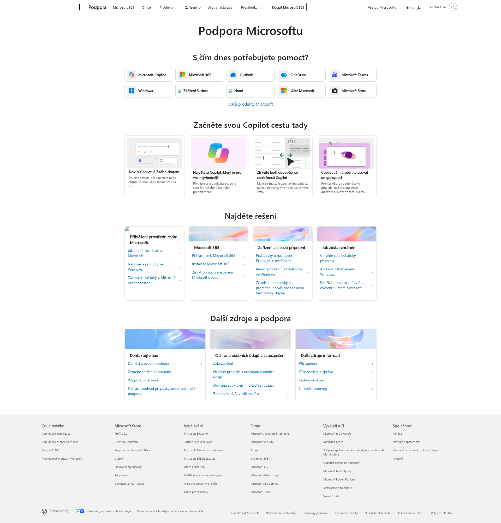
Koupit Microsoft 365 (288, 7)
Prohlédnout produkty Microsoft (62, 458)
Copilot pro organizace (56, 433)
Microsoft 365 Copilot (264, 483)
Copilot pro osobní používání (60, 442)
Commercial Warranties (130, 483)
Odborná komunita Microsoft (341, 463)
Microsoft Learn (333, 442)
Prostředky (249, 7)
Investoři (398, 458)
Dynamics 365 (259, 458)
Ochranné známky (346, 513)
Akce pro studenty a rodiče (201, 483)
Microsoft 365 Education (199, 458)
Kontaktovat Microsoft (245, 513)
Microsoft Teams (261, 492)
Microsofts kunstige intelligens (269, 433)
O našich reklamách (377, 513)
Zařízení (191, 7)
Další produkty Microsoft (250, 104)
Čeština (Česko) (59, 511)
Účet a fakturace (220, 7)
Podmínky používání (315, 513)
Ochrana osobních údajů (281, 513)
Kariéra (397, 433)
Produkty (166, 7)
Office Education (194, 467)
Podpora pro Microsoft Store (132, 450)
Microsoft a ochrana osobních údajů (415, 450)
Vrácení (119, 458)
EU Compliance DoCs (410, 513)
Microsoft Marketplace (337, 471)
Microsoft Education (196, 433)
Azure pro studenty (196, 492)
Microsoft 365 (123, 7)
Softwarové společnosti (338, 488)
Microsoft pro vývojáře (337, 433)
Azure (254, 450)
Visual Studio (331, 496)
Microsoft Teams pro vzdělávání (204, 450)
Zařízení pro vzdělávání (198, 442)
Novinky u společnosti (406, 442)
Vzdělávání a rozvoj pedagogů (203, 475)
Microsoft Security (261, 442)
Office (146, 7)
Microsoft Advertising (264, 475)
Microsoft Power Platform (339, 479)
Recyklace (121, 475)
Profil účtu (121, 433)
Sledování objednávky (128, 467)
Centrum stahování (127, 442)
